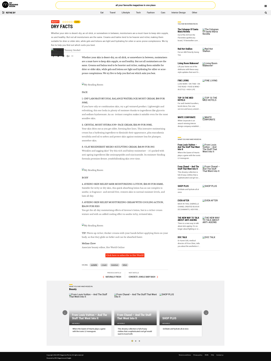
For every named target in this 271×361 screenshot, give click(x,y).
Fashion (151, 12)
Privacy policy (197, 355)
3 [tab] (139, 341)
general (55, 64)
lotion (125, 265)
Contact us (219, 355)
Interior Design (178, 12)
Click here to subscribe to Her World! (125, 255)
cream (104, 265)
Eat (101, 12)
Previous (65, 312)
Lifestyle (126, 12)
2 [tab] (135, 341)
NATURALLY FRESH (113, 277)
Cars (163, 12)
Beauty (55, 22)
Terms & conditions (185, 355)
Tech (138, 12)
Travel (112, 12)
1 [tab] (132, 341)
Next (206, 312)
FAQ (212, 355)
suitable (94, 265)
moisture (114, 265)
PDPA (206, 355)
